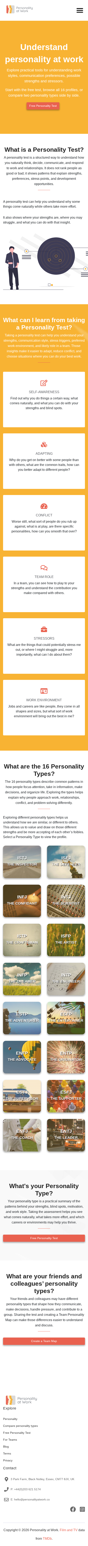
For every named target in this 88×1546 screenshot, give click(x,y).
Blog (6, 1446)
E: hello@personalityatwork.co (30, 1499)
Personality (10, 1419)
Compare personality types (20, 1425)
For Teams (10, 1439)
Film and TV (69, 1530)
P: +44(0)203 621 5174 (26, 1489)
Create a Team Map (44, 1341)
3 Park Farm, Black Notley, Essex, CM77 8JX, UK (42, 1479)
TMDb (47, 1538)
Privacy (7, 1460)
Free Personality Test (43, 105)
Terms (7, 1453)
